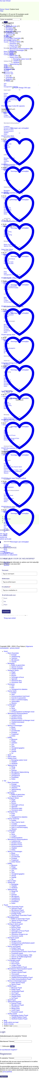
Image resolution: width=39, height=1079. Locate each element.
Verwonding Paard (17, 991)
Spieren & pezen (9, 53)
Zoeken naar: (8, 1026)
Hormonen (13, 43)
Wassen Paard (16, 958)
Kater (13, 815)
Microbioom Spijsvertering (20, 772)
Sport (11, 54)
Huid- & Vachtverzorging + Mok (21, 955)
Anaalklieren (15, 774)
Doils (7, 76)
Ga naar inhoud (5, 1)
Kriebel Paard (16, 948)
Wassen (14, 703)
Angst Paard (15, 926)
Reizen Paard (16, 927)
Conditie (14, 824)
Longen (13, 710)
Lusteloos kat (15, 841)
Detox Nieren (15, 862)
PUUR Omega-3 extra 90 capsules (13, 106)
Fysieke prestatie (9, 54)
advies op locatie (5, 539)
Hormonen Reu (8, 72)
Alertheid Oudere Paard (19, 1019)
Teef (5, 83)
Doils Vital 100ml (7, 249)
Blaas (13, 727)
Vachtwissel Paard (17, 950)
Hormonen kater (16, 808)
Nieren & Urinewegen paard (17, 981)
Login (12, 1046)
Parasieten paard (17, 953)
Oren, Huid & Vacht (17, 822)
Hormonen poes (16, 810)
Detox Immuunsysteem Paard (21, 979)
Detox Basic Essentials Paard (21, 915)
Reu (5, 85)
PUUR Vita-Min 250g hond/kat (11, 278)
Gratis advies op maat (11, 1022)
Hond (7, 36)
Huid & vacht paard (14, 946)
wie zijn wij (3, 534)
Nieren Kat (15, 855)
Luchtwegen (13, 47)
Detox (13, 724)
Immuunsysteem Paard (19, 967)
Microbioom (7, 40)
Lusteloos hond (16, 715)
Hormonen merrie (17, 936)
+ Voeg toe (5, 368)
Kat (7, 66)
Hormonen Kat (12, 812)
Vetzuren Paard (16, 908)
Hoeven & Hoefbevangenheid (21, 957)
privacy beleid (14, 648)
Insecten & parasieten (18, 698)
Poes (13, 813)
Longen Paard (16, 965)
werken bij (3, 537)
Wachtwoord (7, 1041)
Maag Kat (14, 891)
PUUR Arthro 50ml (7, 136)
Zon (12, 744)
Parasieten (15, 777)
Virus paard (15, 974)
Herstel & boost (8, 128)
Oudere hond (13, 57)
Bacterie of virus (8, 129)
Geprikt (13, 751)
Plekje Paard (15, 989)
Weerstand (9, 31)
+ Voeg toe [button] (5, 112)
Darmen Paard (16, 1003)
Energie (14, 655)
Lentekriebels (10, 33)
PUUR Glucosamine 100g (10, 164)
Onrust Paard (15, 995)
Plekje (13, 741)
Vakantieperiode (11, 26)
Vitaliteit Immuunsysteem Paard (22, 977)
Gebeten (14, 743)
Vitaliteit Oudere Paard (19, 1017)
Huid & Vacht (7, 90)
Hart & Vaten (13, 55)
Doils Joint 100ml (7, 391)
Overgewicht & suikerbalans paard (22, 943)
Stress (13, 674)
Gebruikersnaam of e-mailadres (13, 1036)
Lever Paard (15, 1010)
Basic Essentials (15, 38)
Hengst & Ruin (16, 941)
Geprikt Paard (16, 996)
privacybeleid (7, 1071)
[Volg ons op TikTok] (0, 542)
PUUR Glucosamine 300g (10, 448)
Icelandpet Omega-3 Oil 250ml (11, 363)
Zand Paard (15, 1007)
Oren (13, 694)
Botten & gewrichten (18, 665)
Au (12, 753)
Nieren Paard (15, 984)
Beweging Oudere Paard (19, 1015)
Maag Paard (15, 1008)
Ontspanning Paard (17, 912)
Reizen (13, 675)
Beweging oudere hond (21, 59)
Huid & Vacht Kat (13, 819)
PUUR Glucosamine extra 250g (12, 193)
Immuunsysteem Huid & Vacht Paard (23, 951)
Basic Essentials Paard (15, 907)
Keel (12, 706)
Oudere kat (11, 882)
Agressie (6, 70)
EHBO (11, 52)
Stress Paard (15, 929)
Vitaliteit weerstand (17, 722)
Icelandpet (9, 77)
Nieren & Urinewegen (16, 50)
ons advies (3, 535)
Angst (5, 64)
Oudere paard (12, 1013)
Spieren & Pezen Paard (19, 920)
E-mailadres (6, 587)
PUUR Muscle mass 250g (10, 506)
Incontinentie (15, 731)
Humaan (8, 69)
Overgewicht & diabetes (11, 87)
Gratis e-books (9, 1024)
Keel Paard (15, 962)
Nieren (13, 729)
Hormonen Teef (8, 73)
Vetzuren (6, 39)
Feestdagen (10, 29)
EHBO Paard (12, 986)
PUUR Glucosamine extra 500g (12, 221)
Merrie (13, 939)
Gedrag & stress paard (15, 924)
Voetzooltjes (15, 701)
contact (2, 551)
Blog (5, 1020)
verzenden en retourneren (8, 555)
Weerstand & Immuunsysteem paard (20, 969)
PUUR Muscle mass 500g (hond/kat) (13, 478)
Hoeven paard (16, 922)
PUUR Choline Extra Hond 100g (12, 306)
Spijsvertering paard (14, 1001)
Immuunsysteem (9, 131)
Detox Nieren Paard (18, 982)
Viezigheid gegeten (17, 748)
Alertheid (6, 565)
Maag (5, 549)
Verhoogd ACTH (16, 944)
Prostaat (14, 732)
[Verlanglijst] (19, 161)
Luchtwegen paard (14, 960)
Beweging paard (13, 917)
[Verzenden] (4, 1028)
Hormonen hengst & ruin (19, 934)
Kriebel (13, 693)
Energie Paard (16, 913)
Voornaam (5, 570)
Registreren (4, 1076)
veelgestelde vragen (7, 553)
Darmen (6, 545)
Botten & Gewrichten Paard (20, 919)
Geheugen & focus (17, 677)
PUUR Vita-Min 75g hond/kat (11, 420)
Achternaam (6, 578)
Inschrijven (6, 611)
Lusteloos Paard (16, 970)
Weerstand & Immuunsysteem (19, 48)
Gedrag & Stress (8, 61)
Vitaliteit (6, 132)
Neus (13, 708)
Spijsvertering (7, 541)
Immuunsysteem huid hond (20, 696)
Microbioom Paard (17, 910)
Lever (5, 551)
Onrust (13, 750)
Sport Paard (12, 1000)
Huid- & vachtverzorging (19, 699)
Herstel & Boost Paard (18, 972)
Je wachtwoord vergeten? (8, 1050)
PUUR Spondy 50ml (8, 334)
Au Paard (14, 998)
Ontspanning (15, 656)
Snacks (6, 42)
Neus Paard (15, 963)
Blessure (14, 739)
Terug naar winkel (10, 618)
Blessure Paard (16, 988)
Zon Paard (14, 993)
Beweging (6, 48)
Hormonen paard (13, 938)
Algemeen (9, 35)
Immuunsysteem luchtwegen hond (22, 712)
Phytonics (9, 79)
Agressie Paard (16, 932)
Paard (8, 67)
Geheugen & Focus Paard (20, 931)
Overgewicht (15, 775)
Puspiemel (15, 734)
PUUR (8, 81)
